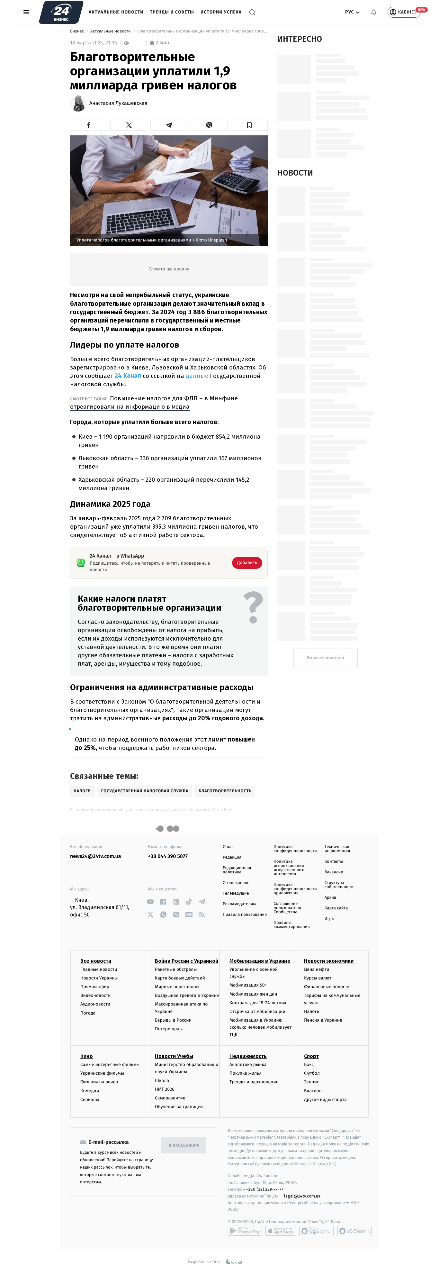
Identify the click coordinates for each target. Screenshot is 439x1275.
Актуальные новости (116, 12)
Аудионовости (95, 1004)
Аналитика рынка (248, 1064)
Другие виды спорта (325, 1099)
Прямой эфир (94, 986)
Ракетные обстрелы (176, 969)
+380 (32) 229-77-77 (264, 1189)
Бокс (309, 1064)
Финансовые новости (327, 986)
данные (198, 375)
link (150, 901)
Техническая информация (337, 849)
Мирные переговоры (177, 986)
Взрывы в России (173, 1020)
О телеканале (236, 883)
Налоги (311, 1011)
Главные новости (98, 969)
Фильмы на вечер (99, 1082)
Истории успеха (221, 12)
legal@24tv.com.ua (302, 1196)
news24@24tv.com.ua (95, 856)
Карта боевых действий (180, 978)
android (245, 1230)
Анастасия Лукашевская (118, 103)
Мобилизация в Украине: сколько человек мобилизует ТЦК (260, 1027)
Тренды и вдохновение (253, 1082)
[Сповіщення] (373, 12)
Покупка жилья (245, 1073)
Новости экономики (329, 961)
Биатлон (313, 1091)
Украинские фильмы (102, 1073)
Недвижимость (248, 1056)
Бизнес (77, 31)
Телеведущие (236, 893)
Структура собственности (339, 885)
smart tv (316, 1230)
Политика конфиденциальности (295, 849)
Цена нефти (316, 969)
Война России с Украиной (186, 961)
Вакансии (334, 872)
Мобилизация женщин (253, 994)
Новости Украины (99, 978)
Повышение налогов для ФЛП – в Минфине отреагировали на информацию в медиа (154, 402)
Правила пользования (245, 915)
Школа (162, 1080)
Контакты (334, 862)
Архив (330, 898)
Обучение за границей (179, 1106)
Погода (87, 1013)
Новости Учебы (174, 1056)
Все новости (95, 961)
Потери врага (169, 1029)
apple (280, 1230)
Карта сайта (336, 908)
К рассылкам (184, 1145)
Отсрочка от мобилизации (257, 1011)
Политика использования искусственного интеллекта (288, 868)
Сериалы (89, 1099)
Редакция (232, 857)
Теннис (311, 1082)
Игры (330, 919)
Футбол (312, 1073)
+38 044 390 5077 (168, 856)
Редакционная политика (237, 870)
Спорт (311, 1056)
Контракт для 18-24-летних (257, 1003)
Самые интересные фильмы (109, 1064)
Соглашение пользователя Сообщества (287, 908)
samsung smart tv (354, 1230)
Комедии (89, 1091)
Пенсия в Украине (323, 1020)
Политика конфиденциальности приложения (295, 889)
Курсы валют (317, 978)
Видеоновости (95, 995)
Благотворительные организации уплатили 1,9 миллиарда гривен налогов (202, 31)
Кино (86, 1056)
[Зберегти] (249, 125)
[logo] (61, 12)
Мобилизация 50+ (248, 985)
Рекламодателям (239, 904)
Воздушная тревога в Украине (187, 995)
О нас (228, 847)
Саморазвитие (170, 1098)
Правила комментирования (291, 925)
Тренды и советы (172, 12)
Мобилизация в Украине (260, 961)
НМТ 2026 (165, 1089)
